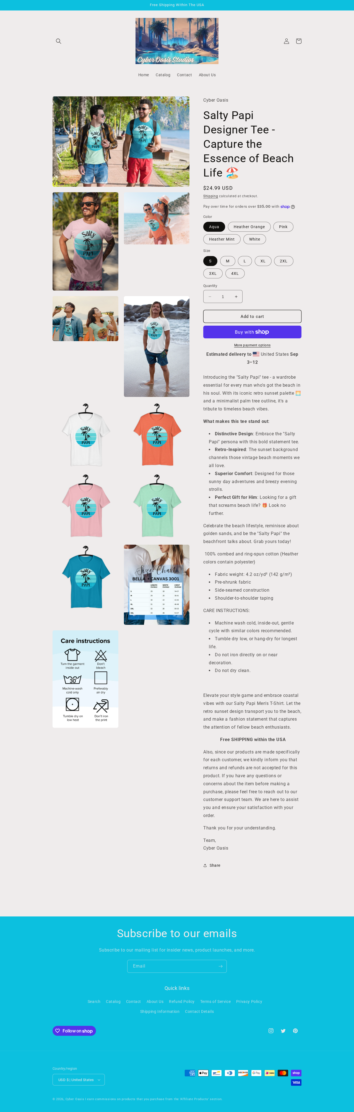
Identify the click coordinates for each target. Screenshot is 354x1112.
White (254, 239)
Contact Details (199, 1011)
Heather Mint (222, 239)
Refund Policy (182, 1001)
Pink (283, 227)
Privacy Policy (249, 1001)
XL (263, 261)
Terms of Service (215, 1001)
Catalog (113, 1001)
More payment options (252, 345)
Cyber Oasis (75, 1099)
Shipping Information (160, 1011)
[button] (59, 41)
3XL (213, 273)
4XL (235, 273)
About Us (155, 1001)
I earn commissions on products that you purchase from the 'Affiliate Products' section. (154, 1099)
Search (94, 1001)
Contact (133, 1001)
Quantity (210, 286)
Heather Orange (249, 227)
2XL (284, 261)
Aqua (214, 227)
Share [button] (215, 865)
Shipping (210, 196)
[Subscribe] (220, 966)
